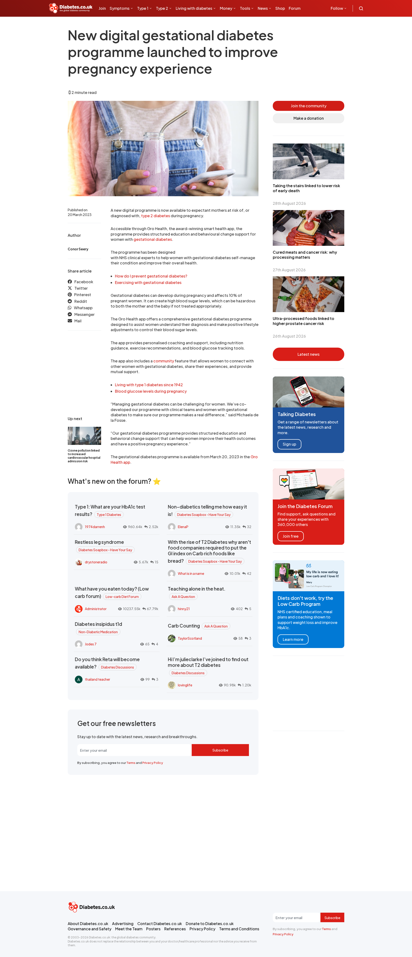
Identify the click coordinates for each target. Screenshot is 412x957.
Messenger (84, 314)
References (175, 928)
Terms (130, 763)
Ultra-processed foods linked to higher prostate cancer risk (303, 321)
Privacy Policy (152, 763)
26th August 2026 (289, 336)
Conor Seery (78, 249)
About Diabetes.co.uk (88, 923)
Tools (245, 8)
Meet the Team (128, 928)
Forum (294, 8)
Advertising (123, 923)
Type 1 (142, 8)
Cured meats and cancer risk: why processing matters (305, 255)
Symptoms (119, 8)
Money (226, 8)
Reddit (80, 301)
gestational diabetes (153, 239)
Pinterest (82, 294)
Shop (280, 8)
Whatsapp (83, 307)
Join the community (308, 105)
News (263, 8)
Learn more (293, 639)
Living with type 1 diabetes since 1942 (149, 384)
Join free (291, 536)
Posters (153, 928)
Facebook (83, 281)
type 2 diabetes (155, 215)
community (163, 360)
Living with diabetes (194, 8)
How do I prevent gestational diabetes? (151, 275)
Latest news (308, 354)
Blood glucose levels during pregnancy (151, 391)
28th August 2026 (289, 203)
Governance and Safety (89, 928)
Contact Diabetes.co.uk (159, 923)
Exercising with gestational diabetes (148, 282)
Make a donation (309, 118)
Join (102, 8)
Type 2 (162, 8)
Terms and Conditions (239, 928)
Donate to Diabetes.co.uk (210, 923)
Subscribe (220, 750)
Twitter (81, 288)
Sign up (289, 444)
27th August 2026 (289, 269)
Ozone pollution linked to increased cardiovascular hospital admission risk (84, 456)
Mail (78, 320)
